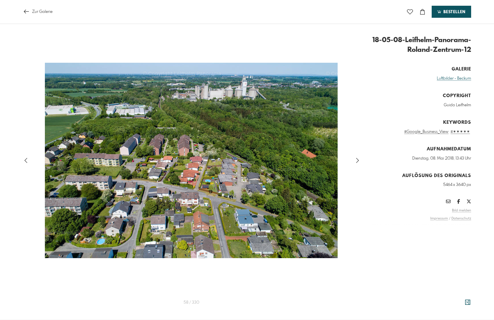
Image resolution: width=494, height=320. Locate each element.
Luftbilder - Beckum (454, 78)
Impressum (439, 218)
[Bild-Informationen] (467, 302)
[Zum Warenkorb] (422, 12)
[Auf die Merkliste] (410, 12)
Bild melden (461, 210)
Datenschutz (461, 218)
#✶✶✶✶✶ (460, 132)
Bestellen (453, 12)
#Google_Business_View (426, 132)
